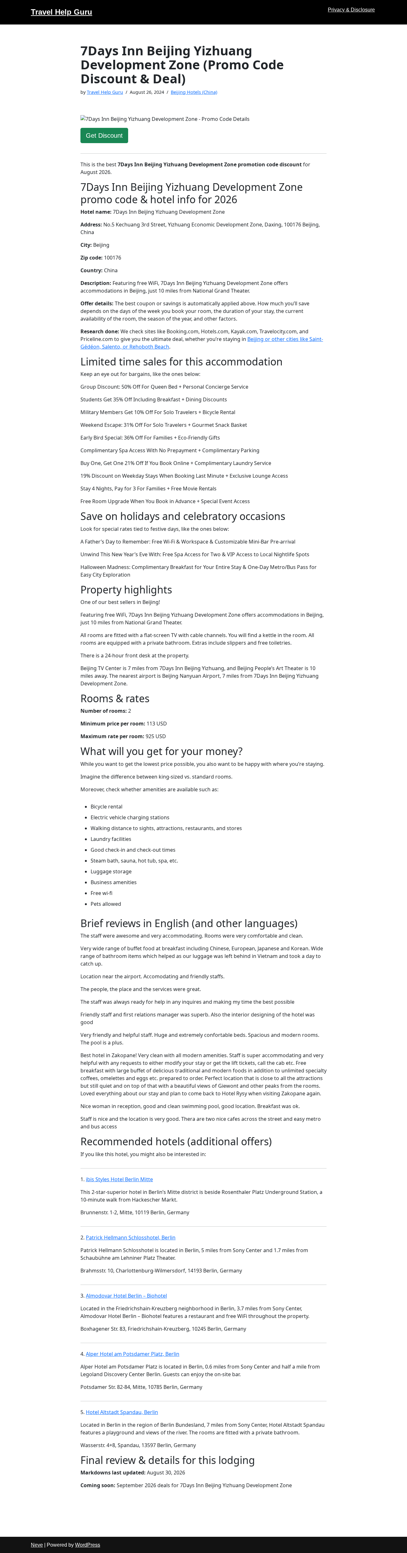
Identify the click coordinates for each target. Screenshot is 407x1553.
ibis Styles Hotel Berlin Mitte (119, 1179)
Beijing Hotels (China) (194, 92)
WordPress (87, 1545)
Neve (37, 1545)
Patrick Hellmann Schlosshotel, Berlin (131, 1237)
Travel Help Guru (105, 92)
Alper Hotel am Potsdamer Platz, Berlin (132, 1353)
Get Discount (104, 135)
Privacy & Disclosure (351, 9)
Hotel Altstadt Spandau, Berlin (122, 1412)
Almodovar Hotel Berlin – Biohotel (126, 1295)
